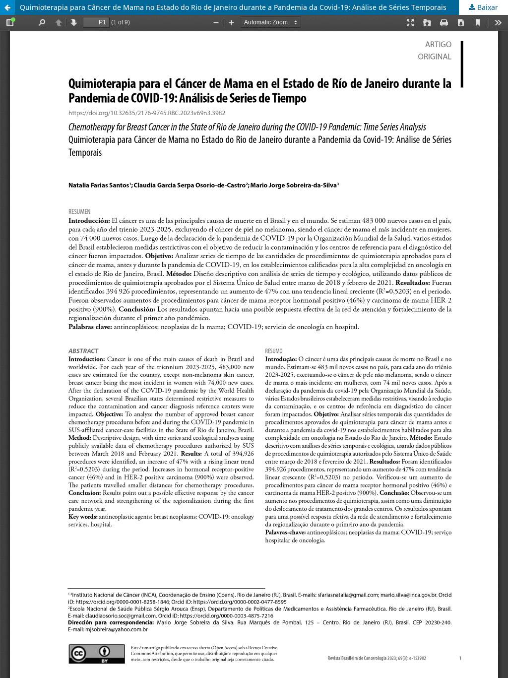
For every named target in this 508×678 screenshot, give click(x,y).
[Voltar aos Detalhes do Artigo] (7, 7)
